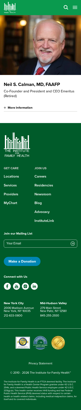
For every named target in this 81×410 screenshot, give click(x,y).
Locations (11, 176)
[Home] (10, 7)
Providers (11, 194)
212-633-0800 (13, 315)
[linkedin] (34, 289)
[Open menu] (75, 7)
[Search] (66, 7)
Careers (40, 176)
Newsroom (42, 194)
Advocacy (42, 211)
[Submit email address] (72, 244)
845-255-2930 (49, 315)
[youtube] (16, 289)
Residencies (43, 185)
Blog (38, 202)
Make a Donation (22, 261)
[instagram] (25, 289)
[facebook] (7, 289)
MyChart (10, 202)
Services (10, 185)
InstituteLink (44, 220)
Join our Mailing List (18, 233)
